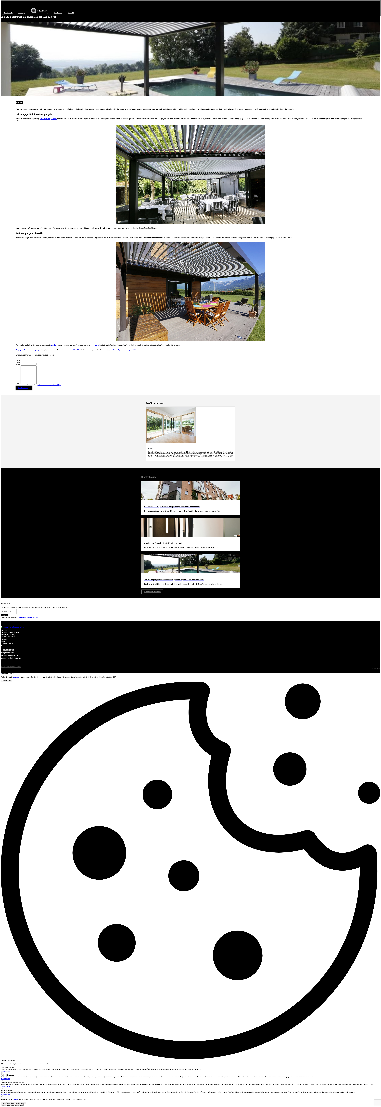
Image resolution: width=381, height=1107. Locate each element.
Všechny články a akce (152, 592)
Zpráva (18, 383)
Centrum (58, 13)
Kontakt (71, 13)
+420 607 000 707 (7, 650)
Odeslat (5, 615)
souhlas (16, 677)
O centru (4, 640)
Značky (21, 13)
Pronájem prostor (7, 644)
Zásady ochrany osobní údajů (11, 667)
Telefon (18, 364)
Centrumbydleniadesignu (9, 655)
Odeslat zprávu (23, 388)
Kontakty (4, 642)
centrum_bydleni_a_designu (11, 658)
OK (10, 680)
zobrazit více (5, 1071)
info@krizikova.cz (7, 653)
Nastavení (4, 680)
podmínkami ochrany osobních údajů (49, 385)
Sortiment (8, 13)
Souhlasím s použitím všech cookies (12, 1105)
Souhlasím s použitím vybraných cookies (13, 1103)
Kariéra (3, 646)
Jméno (18, 360)
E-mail (18, 362)
